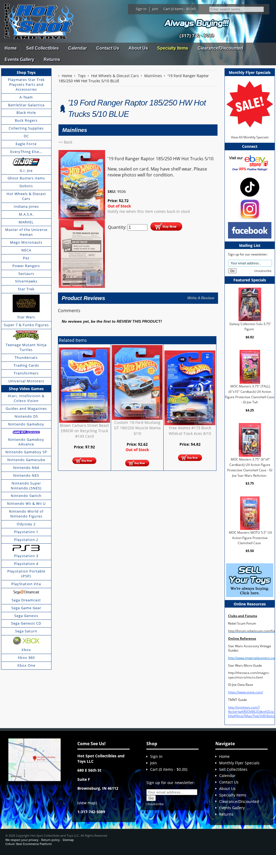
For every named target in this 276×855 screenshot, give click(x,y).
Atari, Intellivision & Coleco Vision (26, 398)
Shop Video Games (26, 388)
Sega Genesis (26, 615)
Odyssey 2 (26, 524)
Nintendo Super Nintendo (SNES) (26, 485)
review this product (139, 321)
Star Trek (26, 289)
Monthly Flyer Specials (239, 762)
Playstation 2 (26, 539)
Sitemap (68, 840)
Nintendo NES (26, 475)
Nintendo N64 (26, 467)
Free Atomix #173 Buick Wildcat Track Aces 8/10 (190, 430)
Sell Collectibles (42, 48)
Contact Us (107, 48)
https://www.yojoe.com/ (245, 692)
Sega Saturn (26, 631)
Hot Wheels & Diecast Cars (26, 196)
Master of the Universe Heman (26, 232)
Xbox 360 (26, 657)
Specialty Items (172, 48)
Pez (26, 258)
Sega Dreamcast (26, 600)
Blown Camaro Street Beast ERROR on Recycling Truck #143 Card (84, 431)
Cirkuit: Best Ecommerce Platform (28, 844)
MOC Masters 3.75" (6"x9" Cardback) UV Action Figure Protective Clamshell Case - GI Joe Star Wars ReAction (249, 467)
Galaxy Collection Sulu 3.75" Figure (250, 326)
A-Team (26, 97)
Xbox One (26, 665)
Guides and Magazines (26, 408)
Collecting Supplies (26, 128)
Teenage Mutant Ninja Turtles (26, 347)
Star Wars (26, 317)
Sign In (141, 8)
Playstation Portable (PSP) (26, 573)
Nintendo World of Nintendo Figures (26, 514)
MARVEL (26, 222)
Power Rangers (26, 265)
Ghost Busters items (26, 178)
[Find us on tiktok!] (249, 187)
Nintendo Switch (26, 495)
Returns (52, 59)
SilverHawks (26, 281)
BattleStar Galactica (26, 105)
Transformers (26, 373)
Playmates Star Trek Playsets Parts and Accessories (26, 84)
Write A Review (200, 298)
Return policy (50, 840)
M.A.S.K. (26, 214)
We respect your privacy (22, 840)
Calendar (77, 48)
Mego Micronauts (26, 242)
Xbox (26, 649)
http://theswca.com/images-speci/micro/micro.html (249, 675)
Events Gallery (19, 59)
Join (155, 8)
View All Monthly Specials (250, 137)
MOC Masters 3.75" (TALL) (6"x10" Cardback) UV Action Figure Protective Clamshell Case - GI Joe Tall (249, 394)
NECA (26, 250)
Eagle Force (26, 143)
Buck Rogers (26, 120)
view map (87, 802)
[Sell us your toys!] (196, 23)
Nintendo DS (26, 416)
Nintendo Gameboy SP (26, 451)
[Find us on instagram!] (250, 209)
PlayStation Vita (26, 583)
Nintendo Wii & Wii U (26, 503)
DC (26, 136)
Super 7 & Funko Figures (26, 324)
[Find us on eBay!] (249, 163)
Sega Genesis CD (26, 623)
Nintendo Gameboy (26, 424)
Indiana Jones (26, 206)
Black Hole (26, 112)
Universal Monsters (26, 381)
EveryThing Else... (26, 151)
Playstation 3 (26, 555)
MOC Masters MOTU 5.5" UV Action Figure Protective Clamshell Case (250, 537)
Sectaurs (26, 273)
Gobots (26, 185)
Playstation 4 (26, 563)
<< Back (65, 142)
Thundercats (26, 357)
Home (11, 48)
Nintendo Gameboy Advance (26, 442)
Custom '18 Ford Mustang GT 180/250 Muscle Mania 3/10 (137, 428)
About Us (138, 48)
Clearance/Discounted (220, 48)
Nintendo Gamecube (26, 459)
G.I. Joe (26, 170)
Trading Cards (26, 365)
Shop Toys (26, 72)
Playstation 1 (26, 531)
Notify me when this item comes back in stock (149, 211)
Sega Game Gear (26, 607)
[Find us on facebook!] (249, 230)
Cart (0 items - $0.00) (179, 8)
